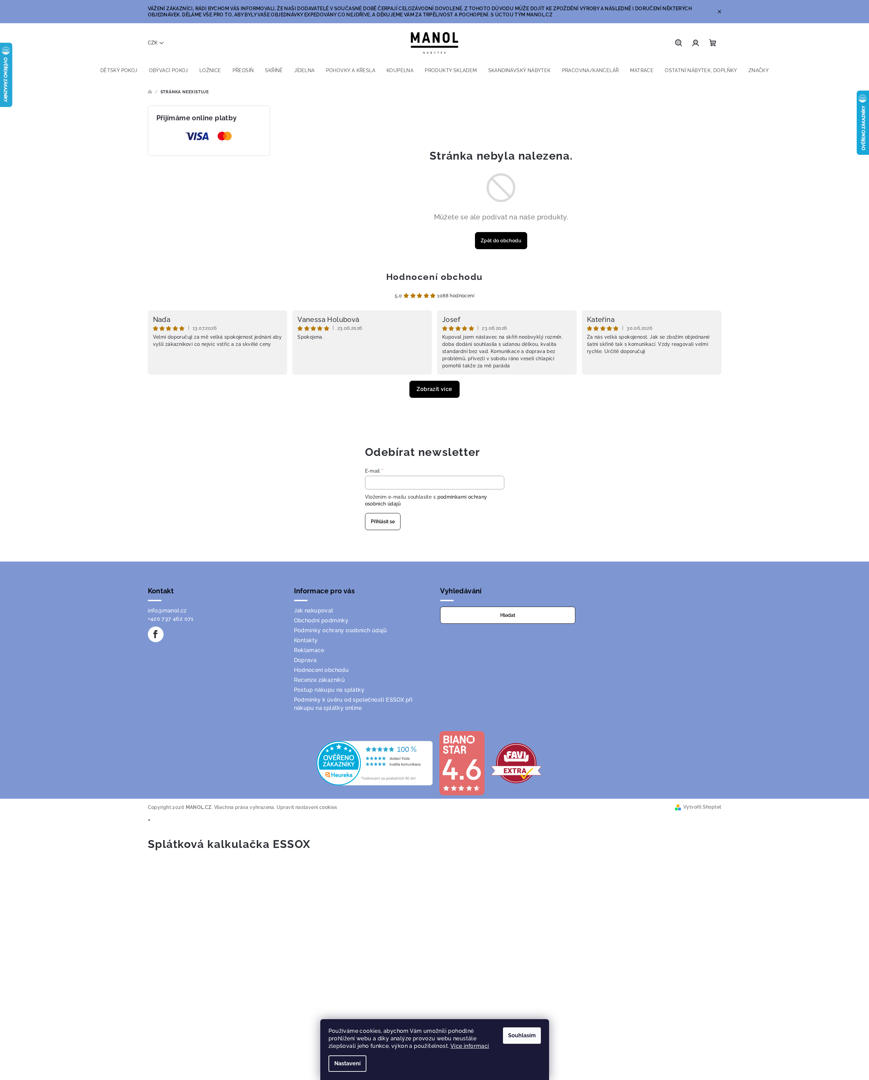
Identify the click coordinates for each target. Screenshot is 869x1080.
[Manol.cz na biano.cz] (461, 762)
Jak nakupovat (314, 610)
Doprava (305, 660)
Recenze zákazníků (319, 680)
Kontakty (306, 640)
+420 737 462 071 (171, 619)
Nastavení (347, 1063)
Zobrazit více (434, 389)
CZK (152, 42)
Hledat (507, 615)
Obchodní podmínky (321, 620)
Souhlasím (522, 1035)
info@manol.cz (167, 610)
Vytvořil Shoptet (702, 807)
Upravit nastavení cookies (307, 807)
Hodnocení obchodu (434, 277)
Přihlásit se (383, 521)
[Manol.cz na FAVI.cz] (516, 762)
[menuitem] (119, 70)
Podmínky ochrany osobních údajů (340, 630)
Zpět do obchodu (501, 240)
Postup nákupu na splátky (329, 690)
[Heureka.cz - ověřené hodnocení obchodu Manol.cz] (375, 762)
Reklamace (309, 650)
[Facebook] (156, 634)
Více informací (469, 1046)
